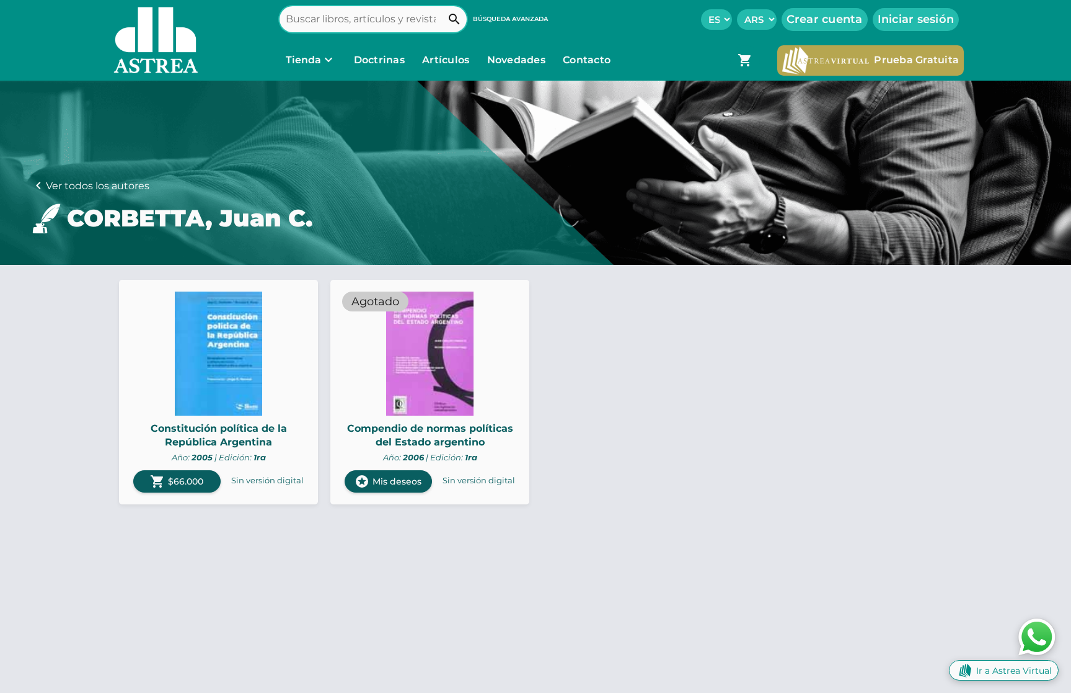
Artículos (447, 60)
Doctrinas (379, 60)
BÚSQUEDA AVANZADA (510, 19)
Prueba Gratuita (916, 60)
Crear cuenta (825, 19)
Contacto (586, 60)
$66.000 (176, 481)
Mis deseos (388, 481)
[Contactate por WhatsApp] (1037, 636)
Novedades (518, 60)
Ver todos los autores (97, 186)
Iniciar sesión (916, 19)
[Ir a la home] (153, 40)
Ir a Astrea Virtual (1014, 670)
